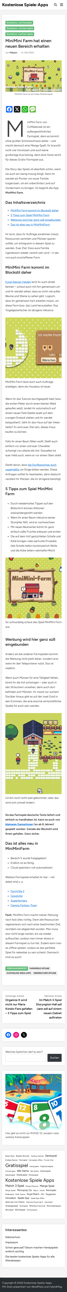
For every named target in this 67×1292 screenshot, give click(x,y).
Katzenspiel (10, 1175)
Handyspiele (34, 1166)
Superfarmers (19, 900)
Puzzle (42, 1190)
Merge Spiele (10, 1190)
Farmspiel (23, 1160)
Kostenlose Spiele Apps (19, 973)
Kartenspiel (45, 1171)
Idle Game (23, 1170)
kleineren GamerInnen (19, 824)
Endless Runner (11, 1160)
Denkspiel (51, 1155)
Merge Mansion (32, 1186)
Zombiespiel (32, 1210)
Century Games (37, 1156)
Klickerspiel (33, 1175)
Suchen (54, 1057)
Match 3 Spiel (14, 1186)
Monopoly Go (24, 1190)
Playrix (35, 1190)
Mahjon (13, 52)
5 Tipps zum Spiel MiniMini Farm (30, 215)
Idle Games (34, 1171)
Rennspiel (51, 1190)
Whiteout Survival (37, 1206)
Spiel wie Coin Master (15, 1202)
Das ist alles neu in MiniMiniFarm (30, 224)
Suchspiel (24, 1206)
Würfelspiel (20, 1210)
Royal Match (33, 1194)
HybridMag (55, 1286)
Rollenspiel (9, 1194)
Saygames (51, 1194)
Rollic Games (20, 1194)
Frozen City (49, 1160)
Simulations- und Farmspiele (19, 23)
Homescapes (10, 1171)
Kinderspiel (22, 1174)
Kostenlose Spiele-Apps (25, 4)
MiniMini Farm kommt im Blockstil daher (35, 210)
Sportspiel (48, 1202)
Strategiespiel (11, 1206)
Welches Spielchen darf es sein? (24, 1051)
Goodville (16, 896)
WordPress (37, 1286)
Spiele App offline (37, 1198)
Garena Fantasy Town (24, 905)
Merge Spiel (47, 1185)
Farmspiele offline (39, 968)
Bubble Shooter (22, 1156)
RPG (42, 1194)
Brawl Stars (10, 1156)
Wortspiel (9, 1210)
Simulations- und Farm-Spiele (20, 28)
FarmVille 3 (17, 891)
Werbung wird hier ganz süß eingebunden (36, 219)
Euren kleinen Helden (18, 282)
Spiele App (23, 1198)
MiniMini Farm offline (45, 973)
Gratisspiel (16, 1165)
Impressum (11, 1242)
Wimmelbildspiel (54, 1206)
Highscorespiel (46, 1166)
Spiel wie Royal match (34, 1202)
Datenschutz (12, 1237)
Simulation (10, 1198)
